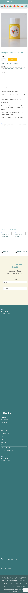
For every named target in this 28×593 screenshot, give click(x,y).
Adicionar (12, 59)
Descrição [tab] (4, 85)
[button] (2, 6)
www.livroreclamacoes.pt (6, 568)
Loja (19, 1)
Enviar (14, 293)
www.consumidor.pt (14, 591)
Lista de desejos (16, 577)
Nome (15, 286)
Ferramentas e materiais (11, 68)
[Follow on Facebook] (4, 1)
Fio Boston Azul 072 (5, 251)
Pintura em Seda (21, 68)
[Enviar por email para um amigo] (5, 73)
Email (15, 279)
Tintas (2, 69)
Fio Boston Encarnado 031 (21, 251)
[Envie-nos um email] (6, 413)
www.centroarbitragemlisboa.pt (18, 588)
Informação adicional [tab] (7, 87)
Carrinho (24, 577)
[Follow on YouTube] (8, 1)
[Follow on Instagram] (4, 413)
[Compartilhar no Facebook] (2, 73)
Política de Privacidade (20, 578)
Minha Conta (14, 1)
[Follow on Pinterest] (7, 1)
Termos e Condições (7, 578)
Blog (22, 1)
